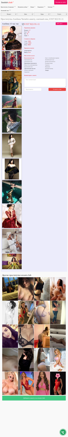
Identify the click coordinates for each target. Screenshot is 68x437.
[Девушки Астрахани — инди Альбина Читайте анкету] (12, 121)
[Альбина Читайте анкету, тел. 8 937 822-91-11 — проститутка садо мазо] (12, 146)
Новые (32, 7)
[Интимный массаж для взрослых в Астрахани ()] (12, 83)
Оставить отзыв (57, 89)
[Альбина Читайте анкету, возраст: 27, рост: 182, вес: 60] (12, 60)
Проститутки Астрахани (8, 7)
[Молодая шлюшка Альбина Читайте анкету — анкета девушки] (12, 241)
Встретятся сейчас (23, 7)
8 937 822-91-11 (32, 24)
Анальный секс (6, 10)
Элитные (51, 7)
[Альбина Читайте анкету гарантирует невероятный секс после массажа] (12, 191)
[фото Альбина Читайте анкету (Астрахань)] (12, 169)
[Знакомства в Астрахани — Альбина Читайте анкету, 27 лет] (12, 216)
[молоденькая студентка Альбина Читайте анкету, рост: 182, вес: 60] (12, 102)
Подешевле (41, 7)
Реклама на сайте (61, 2)
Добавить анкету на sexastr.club (34, 398)
